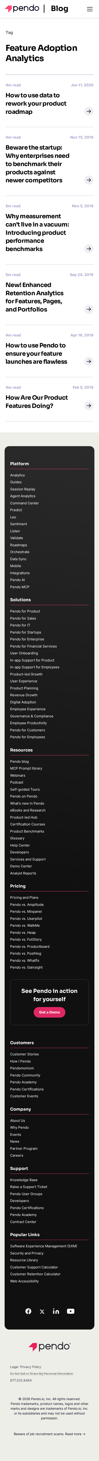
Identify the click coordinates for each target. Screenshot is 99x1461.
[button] (88, 111)
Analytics (17, 475)
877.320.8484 (21, 1380)
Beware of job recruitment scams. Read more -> (49, 1434)
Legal (14, 1367)
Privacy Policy (30, 1367)
